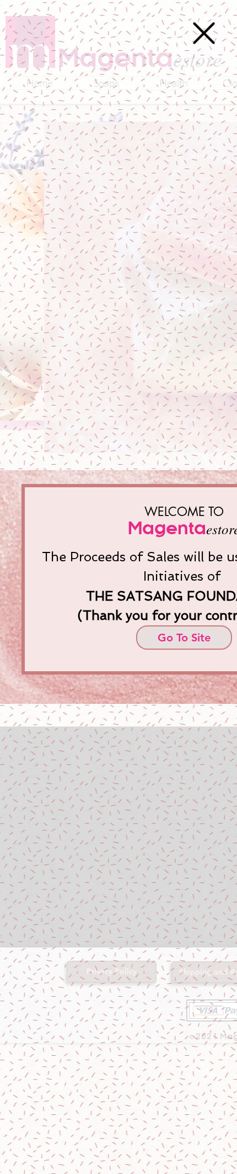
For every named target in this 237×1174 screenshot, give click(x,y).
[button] (204, 33)
